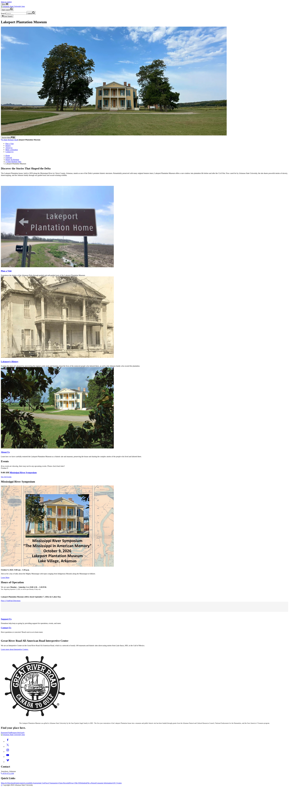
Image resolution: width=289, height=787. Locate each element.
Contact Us (9, 152)
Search (3, 13)
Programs (4, 733)
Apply (22, 733)
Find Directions (14, 601)
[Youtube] (7, 757)
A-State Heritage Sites (10, 140)
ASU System (117, 783)
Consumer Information (104, 783)
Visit (9, 733)
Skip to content (6, 2)
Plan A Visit (5, 601)
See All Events (6, 477)
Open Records (64, 783)
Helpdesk (83, 783)
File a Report (91, 783)
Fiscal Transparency (52, 783)
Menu (4, 4)
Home (7, 156)
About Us (8, 148)
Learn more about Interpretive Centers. (14, 649)
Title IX (77, 783)
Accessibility (28, 783)
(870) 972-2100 (8, 773)
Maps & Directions (7, 783)
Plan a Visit (9, 144)
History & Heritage (12, 160)
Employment (19, 783)
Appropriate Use (39, 783)
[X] (7, 747)
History (8, 146)
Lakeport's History (9, 361)
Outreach (8, 158)
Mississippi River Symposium (23, 472)
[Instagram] (7, 752)
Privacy (72, 783)
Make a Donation (11, 150)
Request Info (15, 733)
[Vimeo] (7, 762)
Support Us (6, 619)
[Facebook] (7, 741)
